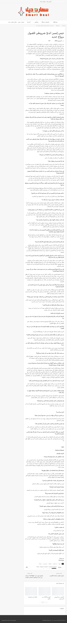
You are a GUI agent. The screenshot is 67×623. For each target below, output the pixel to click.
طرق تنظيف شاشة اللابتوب (57, 575)
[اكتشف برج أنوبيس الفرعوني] (58, 591)
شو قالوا (55, 22)
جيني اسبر (45, 563)
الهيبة (59, 563)
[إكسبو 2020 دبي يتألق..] (45, 591)
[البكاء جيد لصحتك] (31, 591)
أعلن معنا (49, 1)
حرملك (40, 563)
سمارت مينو (21, 22)
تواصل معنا (43, 1)
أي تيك (28, 22)
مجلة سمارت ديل (12, 22)
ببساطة (50, 563)
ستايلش (36, 22)
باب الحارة (55, 563)
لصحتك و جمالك (45, 22)
